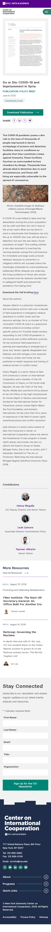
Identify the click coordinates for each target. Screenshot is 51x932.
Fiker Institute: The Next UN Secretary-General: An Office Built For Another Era (22, 601)
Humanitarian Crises (14, 100)
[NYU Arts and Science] (22, 3)
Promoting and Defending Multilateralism (23, 590)
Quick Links (10, 890)
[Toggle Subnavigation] (46, 877)
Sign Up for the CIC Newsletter (25, 785)
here (35, 292)
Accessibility (9, 917)
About (7, 877)
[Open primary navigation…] (45, 12)
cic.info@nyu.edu (19, 861)
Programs (9, 884)
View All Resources (12, 573)
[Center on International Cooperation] (11, 11)
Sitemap (43, 917)
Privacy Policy (28, 917)
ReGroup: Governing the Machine (19, 633)
